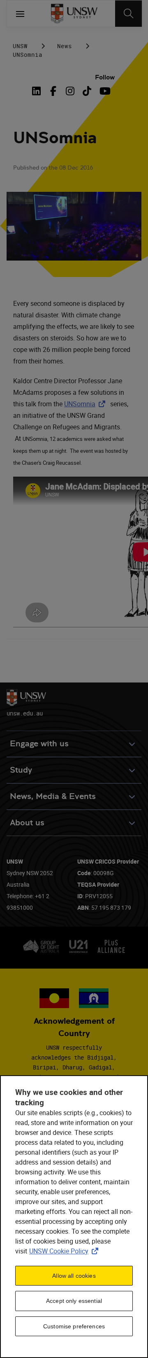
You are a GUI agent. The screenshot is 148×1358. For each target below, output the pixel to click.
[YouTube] (103, 91)
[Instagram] (70, 91)
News (64, 46)
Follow (105, 77)
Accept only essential (74, 1300)
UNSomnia (86, 403)
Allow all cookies (73, 1275)
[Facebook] (53, 91)
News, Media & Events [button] (53, 796)
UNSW (20, 46)
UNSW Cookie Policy (65, 1251)
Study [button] (21, 770)
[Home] (74, 13)
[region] (74, 1216)
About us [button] (27, 822)
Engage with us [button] (39, 743)
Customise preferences (74, 1326)
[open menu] (20, 13)
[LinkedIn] (38, 91)
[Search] (128, 13)
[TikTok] (87, 91)
